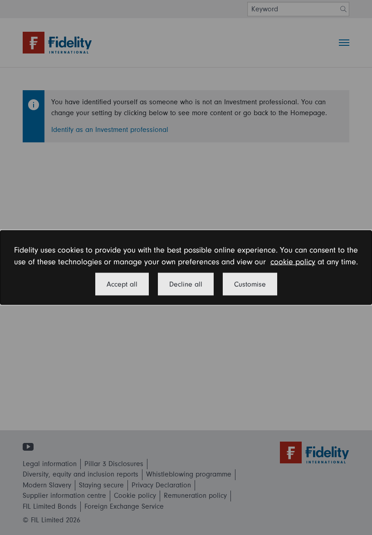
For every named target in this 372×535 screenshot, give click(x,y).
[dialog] (186, 267)
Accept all (122, 284)
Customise (250, 284)
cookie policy (292, 262)
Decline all (185, 284)
